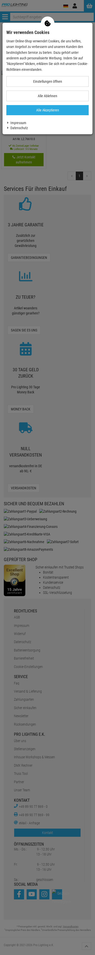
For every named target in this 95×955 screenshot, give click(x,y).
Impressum (18, 123)
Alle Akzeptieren (47, 110)
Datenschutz (19, 128)
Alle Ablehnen (47, 96)
